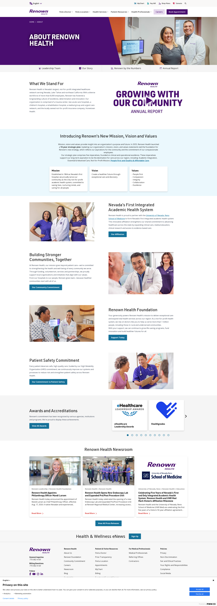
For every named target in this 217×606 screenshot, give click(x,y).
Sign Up (134, 536)
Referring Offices (136, 557)
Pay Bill (153, 3)
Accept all (199, 589)
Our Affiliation (117, 234)
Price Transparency (103, 557)
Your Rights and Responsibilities (174, 565)
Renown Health (91, 489)
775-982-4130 (35, 565)
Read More (55, 513)
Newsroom (68, 569)
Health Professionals (140, 12)
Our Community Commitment (45, 287)
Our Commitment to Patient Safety (48, 382)
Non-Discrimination (168, 557)
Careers (159, 12)
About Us (68, 553)
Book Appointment (177, 12)
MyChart (140, 3)
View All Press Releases (108, 523)
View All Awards (39, 426)
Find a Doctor (65, 12)
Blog (66, 573)
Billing (97, 573)
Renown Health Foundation (60, 489)
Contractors (134, 561)
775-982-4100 (35, 559)
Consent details (8, 598)
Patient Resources (119, 12)
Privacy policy (23, 598)
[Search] (185, 3)
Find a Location (81, 12)
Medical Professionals (138, 553)
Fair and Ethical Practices (170, 561)
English (6, 580)
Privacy (163, 553)
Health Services (100, 12)
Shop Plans (166, 3)
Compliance (165, 569)
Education (180, 489)
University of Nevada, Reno (149, 489)
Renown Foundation (72, 557)
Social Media (165, 573)
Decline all (199, 594)
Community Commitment (74, 561)
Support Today (117, 337)
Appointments (101, 565)
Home (31, 22)
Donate (179, 3)
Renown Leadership (40, 489)
